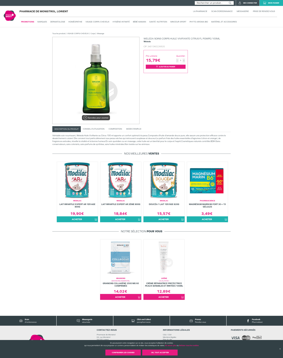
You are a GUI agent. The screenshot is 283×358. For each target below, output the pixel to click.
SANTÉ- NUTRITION (158, 22)
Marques (42, 22)
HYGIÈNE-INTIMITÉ (121, 22)
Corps (93, 33)
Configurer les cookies (123, 353)
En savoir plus (170, 345)
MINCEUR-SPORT (178, 22)
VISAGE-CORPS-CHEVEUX (97, 22)
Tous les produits (58, 33)
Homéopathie (75, 22)
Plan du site (167, 340)
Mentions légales (169, 337)
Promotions (27, 22)
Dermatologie (57, 22)
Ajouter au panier (167, 67)
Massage (100, 33)
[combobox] (211, 2)
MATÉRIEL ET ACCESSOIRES (224, 22)
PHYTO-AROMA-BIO (199, 22)
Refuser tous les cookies (189, 345)
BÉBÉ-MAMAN (139, 22)
